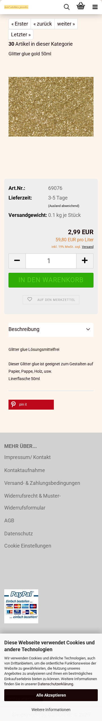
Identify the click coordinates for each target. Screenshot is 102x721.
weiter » (66, 24)
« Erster (19, 24)
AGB (9, 520)
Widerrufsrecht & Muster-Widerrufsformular (32, 501)
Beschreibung (23, 329)
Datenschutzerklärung (55, 684)
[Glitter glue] (51, 105)
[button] (17, 261)
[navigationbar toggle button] (95, 7)
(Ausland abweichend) (63, 206)
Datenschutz (18, 533)
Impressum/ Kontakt (27, 457)
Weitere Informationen (51, 709)
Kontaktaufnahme (24, 470)
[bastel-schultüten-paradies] (14, 7)
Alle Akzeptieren (51, 695)
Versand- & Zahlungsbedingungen (42, 483)
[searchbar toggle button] (67, 7)
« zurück (42, 24)
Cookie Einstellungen (27, 546)
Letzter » (21, 34)
